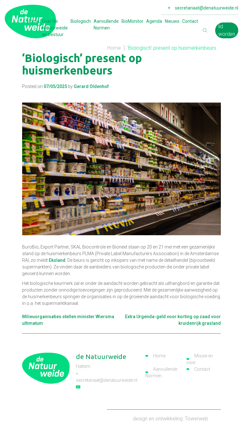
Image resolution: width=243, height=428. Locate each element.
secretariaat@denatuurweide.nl (206, 7)
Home (33, 21)
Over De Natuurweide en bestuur (55, 28)
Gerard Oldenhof (91, 86)
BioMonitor (132, 21)
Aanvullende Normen (106, 24)
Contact (190, 21)
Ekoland (57, 260)
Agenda (154, 21)
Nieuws (172, 21)
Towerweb (196, 419)
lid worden (226, 30)
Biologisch (81, 21)
